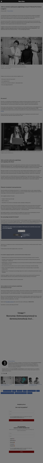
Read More (10, 228)
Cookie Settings (26, 234)
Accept (21, 230)
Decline (17, 234)
